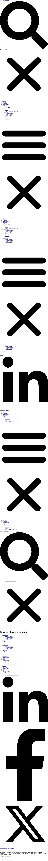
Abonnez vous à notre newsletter (7, 848)
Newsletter (7, 119)
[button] (24, 25)
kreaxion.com (13, 856)
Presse (3, 246)
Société (3, 106)
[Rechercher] (17, 531)
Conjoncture (4, 103)
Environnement (5, 104)
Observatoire (7, 108)
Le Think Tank (5, 112)
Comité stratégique (8, 114)
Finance (4, 102)
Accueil (4, 101)
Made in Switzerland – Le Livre (11, 111)
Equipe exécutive (8, 115)
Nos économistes (8, 116)
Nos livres (7, 117)
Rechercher (2, 49)
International (4, 105)
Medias (6, 110)
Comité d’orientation (9, 113)
